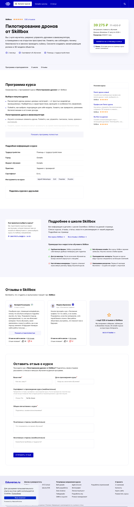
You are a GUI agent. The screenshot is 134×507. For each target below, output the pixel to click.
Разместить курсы (122, 494)
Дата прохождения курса (65, 377)
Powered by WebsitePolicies (13, 501)
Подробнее (16, 493)
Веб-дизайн (60, 485)
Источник (30, 338)
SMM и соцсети (61, 497)
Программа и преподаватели (16, 67)
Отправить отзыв (23, 455)
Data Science (60, 491)
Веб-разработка (62, 488)
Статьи (53, 4)
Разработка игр (77, 494)
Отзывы (44, 67)
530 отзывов (29, 19)
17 (72, 341)
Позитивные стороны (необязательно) (29, 422)
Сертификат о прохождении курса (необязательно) (34, 389)
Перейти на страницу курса (109, 41)
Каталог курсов (24, 4)
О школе (34, 67)
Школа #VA (46, 488)
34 (31, 341)
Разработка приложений (100, 485)
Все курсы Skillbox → (56, 237)
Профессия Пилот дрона (103, 104)
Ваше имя (17, 377)
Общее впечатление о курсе (25, 406)
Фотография (76, 488)
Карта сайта (119, 491)
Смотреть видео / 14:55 (20, 236)
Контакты (118, 488)
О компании (119, 485)
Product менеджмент (79, 497)
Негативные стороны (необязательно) (29, 438)
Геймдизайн (60, 494)
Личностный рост (78, 491)
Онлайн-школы (41, 4)
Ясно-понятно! (20, 498)
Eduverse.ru (12, 482)
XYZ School (46, 485)
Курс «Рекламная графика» (65, 307)
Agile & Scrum (76, 485)
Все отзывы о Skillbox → (77, 237)
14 (25, 341)
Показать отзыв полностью (25, 333)
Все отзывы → (109, 332)
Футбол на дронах (101, 117)
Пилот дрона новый (101, 92)
